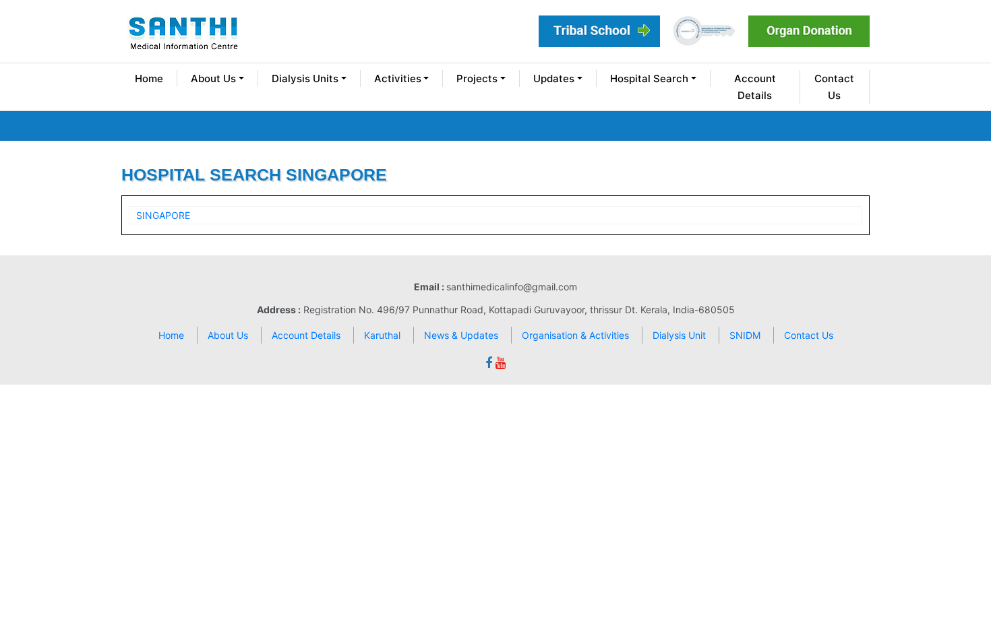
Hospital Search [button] (649, 78)
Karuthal (382, 335)
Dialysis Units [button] (305, 78)
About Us (228, 335)
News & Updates (461, 335)
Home (149, 78)
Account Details (755, 87)
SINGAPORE (163, 215)
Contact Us (834, 87)
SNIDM (744, 335)
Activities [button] (397, 78)
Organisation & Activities (575, 335)
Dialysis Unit (679, 335)
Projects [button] (477, 78)
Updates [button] (553, 78)
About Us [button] (213, 78)
